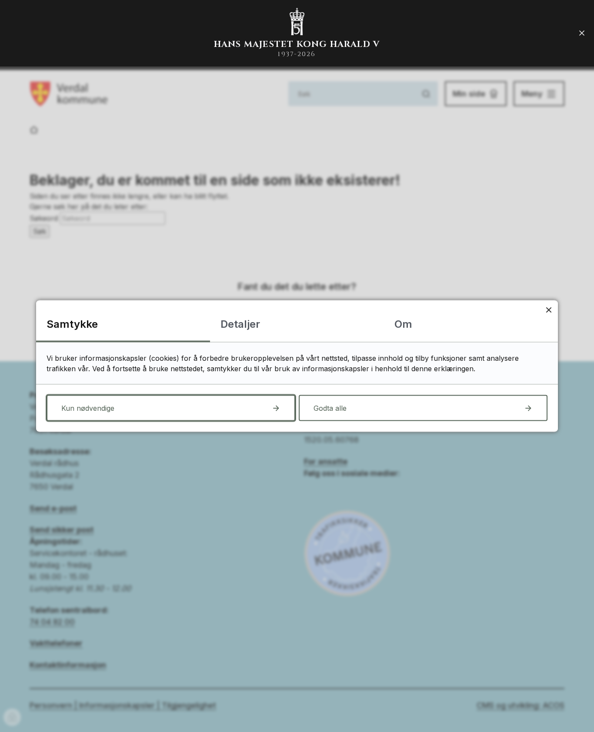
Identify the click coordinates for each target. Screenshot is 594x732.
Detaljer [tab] (240, 324)
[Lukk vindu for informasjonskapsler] (548, 310)
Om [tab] (403, 324)
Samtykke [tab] (72, 324)
